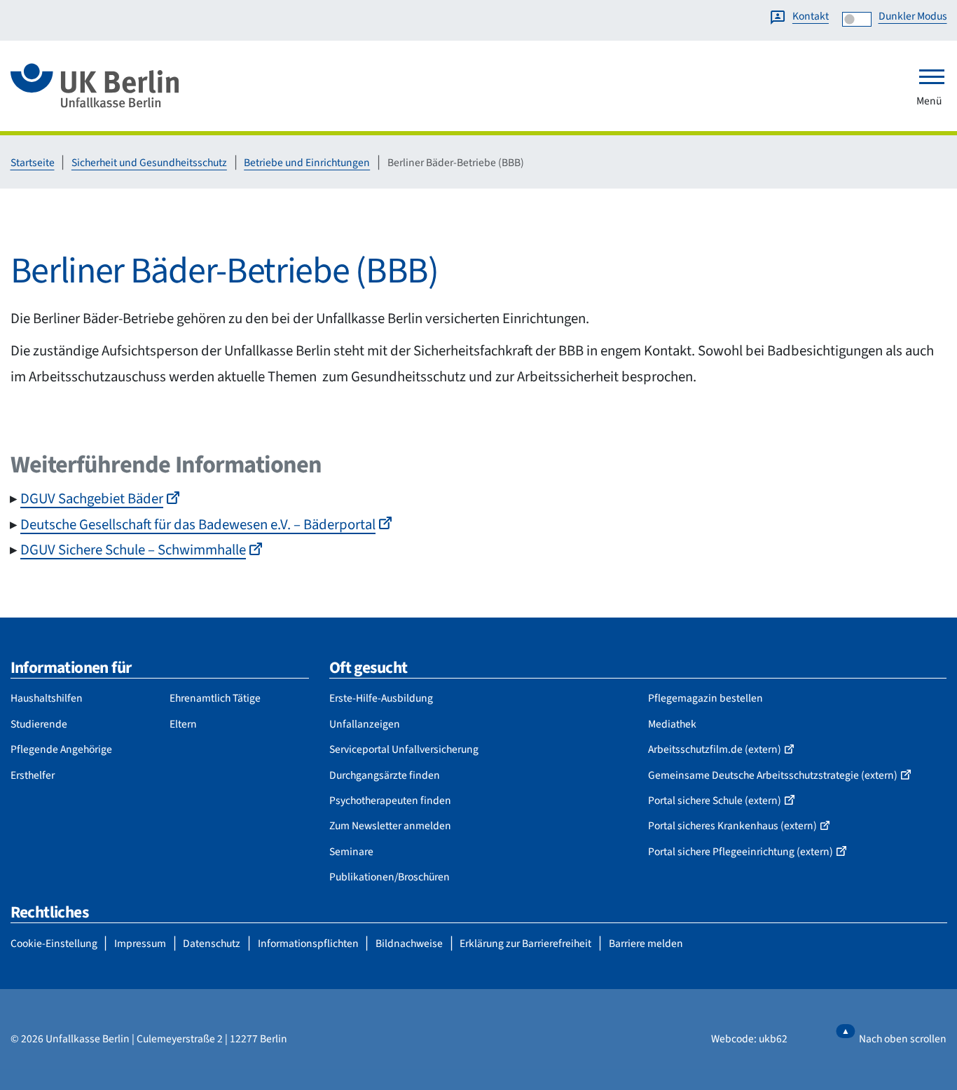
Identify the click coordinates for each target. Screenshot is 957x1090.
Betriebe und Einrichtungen (307, 162)
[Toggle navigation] (931, 76)
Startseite (33, 162)
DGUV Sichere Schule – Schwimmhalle (133, 550)
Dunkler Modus (913, 16)
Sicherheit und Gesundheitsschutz (149, 162)
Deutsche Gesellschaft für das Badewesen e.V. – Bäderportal (198, 525)
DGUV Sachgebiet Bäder (91, 499)
